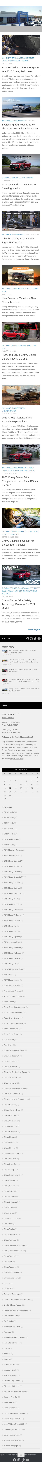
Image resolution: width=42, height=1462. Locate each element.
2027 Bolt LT (8, 975)
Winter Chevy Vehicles (12, 1440)
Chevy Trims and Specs (23, 471)
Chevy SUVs (15, 61)
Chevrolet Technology (12, 1094)
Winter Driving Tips (11, 1446)
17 (10, 788)
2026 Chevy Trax (10, 964)
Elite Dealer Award (11, 1316)
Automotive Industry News (14, 1050)
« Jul (4, 799)
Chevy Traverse (10, 1240)
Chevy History (9, 1137)
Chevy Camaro (10, 1105)
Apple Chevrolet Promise (13, 996)
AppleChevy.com (16, 759)
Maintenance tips (10, 1364)
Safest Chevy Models (12, 1381)
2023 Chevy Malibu (11, 839)
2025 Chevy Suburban (12, 910)
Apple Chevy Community (13, 1013)
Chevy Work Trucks (11, 1272)
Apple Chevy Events (11, 1018)
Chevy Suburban (10, 1202)
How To (25, 61)
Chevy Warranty (10, 1267)
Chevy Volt (8, 1262)
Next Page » (34, 629)
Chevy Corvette (10, 1126)
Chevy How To (9, 1142)
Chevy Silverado (10, 1191)
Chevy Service (9, 1186)
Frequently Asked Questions (14, 1337)
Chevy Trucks (9, 1256)
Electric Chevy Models (12, 1305)
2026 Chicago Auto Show (13, 969)
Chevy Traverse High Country (15, 1245)
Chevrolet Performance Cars (15, 1088)
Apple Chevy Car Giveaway (14, 1007)
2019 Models (9, 818)
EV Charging (9, 1321)
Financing (7, 1332)
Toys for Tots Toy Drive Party (15, 1392)
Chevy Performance (23, 468)
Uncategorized (9, 411)
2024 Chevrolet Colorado (13, 850)
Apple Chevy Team (11, 1034)
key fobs (7, 1354)
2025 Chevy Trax (10, 926)
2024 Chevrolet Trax (11, 855)
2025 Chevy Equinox (12, 888)
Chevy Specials (10, 1197)
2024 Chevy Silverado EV (13, 877)
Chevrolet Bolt (9, 1061)
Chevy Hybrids (9, 1148)
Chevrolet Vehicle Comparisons (16, 1099)
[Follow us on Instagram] (31, 638)
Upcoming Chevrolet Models (15, 1413)
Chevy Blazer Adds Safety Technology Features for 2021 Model (18, 604)
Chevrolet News (10, 1083)
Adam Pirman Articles (12, 985)
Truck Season (9, 1402)
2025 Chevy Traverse (12, 920)
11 (15, 785)
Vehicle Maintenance (12, 1435)
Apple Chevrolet (8, 718)
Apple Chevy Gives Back (13, 1023)
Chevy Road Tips (10, 1164)
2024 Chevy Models (11, 866)
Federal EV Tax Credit (12, 1327)
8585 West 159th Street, (11, 722)
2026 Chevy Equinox (12, 937)
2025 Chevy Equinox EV (13, 893)
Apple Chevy (9, 1002)
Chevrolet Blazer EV (11, 178)
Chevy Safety (20, 531)
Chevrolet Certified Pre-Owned (15, 1072)
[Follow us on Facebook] (27, 638)
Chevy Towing (9, 1229)
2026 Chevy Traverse (12, 958)
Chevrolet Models (23, 289)
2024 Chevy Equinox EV (13, 861)
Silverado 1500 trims (11, 1386)
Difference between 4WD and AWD (17, 1299)
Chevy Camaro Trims (12, 1110)
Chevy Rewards (10, 1159)
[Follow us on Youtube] (38, 638)
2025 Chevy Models (11, 904)
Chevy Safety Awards (12, 1175)
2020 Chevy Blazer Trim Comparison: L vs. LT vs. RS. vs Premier (20, 481)
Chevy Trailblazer (10, 1235)
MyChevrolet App (10, 1375)
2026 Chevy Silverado (12, 948)
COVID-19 (8, 1289)
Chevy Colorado (10, 1121)
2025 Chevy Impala (11, 899)
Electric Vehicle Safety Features (16, 1310)
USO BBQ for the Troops (13, 1429)
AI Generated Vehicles (12, 991)
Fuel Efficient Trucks (11, 1343)
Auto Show (8, 1045)
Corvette (7, 1283)
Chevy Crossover (22, 345)
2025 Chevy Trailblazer (12, 915)
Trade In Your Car (10, 1397)
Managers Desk (10, 1370)
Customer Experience (12, 1294)
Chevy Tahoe (9, 1213)
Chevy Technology (10, 534)
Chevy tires (8, 1224)
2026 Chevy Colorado (12, 931)
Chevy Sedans (9, 1180)
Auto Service (9, 1040)
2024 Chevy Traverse (12, 883)
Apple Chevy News (11, 1029)
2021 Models (7, 289)
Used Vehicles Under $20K (14, 1424)
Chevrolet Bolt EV (10, 1067)
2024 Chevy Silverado (12, 872)
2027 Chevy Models (11, 980)
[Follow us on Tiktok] (35, 638)
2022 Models (7, 235)
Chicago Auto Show (11, 1278)
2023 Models (7, 121)
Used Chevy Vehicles (12, 1419)
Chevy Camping (10, 1115)
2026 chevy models (11, 942)
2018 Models (9, 812)
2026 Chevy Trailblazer (12, 58)
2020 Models (7, 468)
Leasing (7, 1359)
